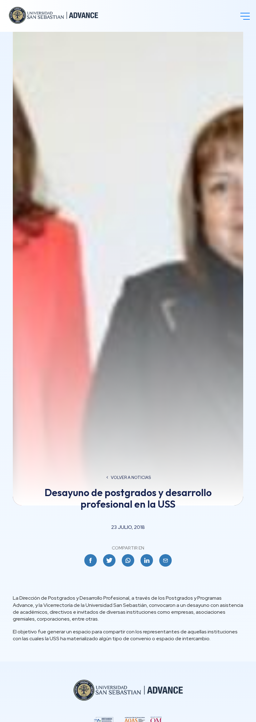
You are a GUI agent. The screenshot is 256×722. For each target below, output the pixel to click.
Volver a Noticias (131, 477)
